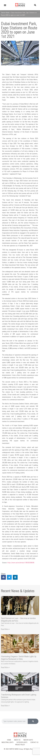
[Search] (33, 721)
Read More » (5, 629)
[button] (5, 5)
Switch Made (5, 12)
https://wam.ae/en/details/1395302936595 (20, 562)
